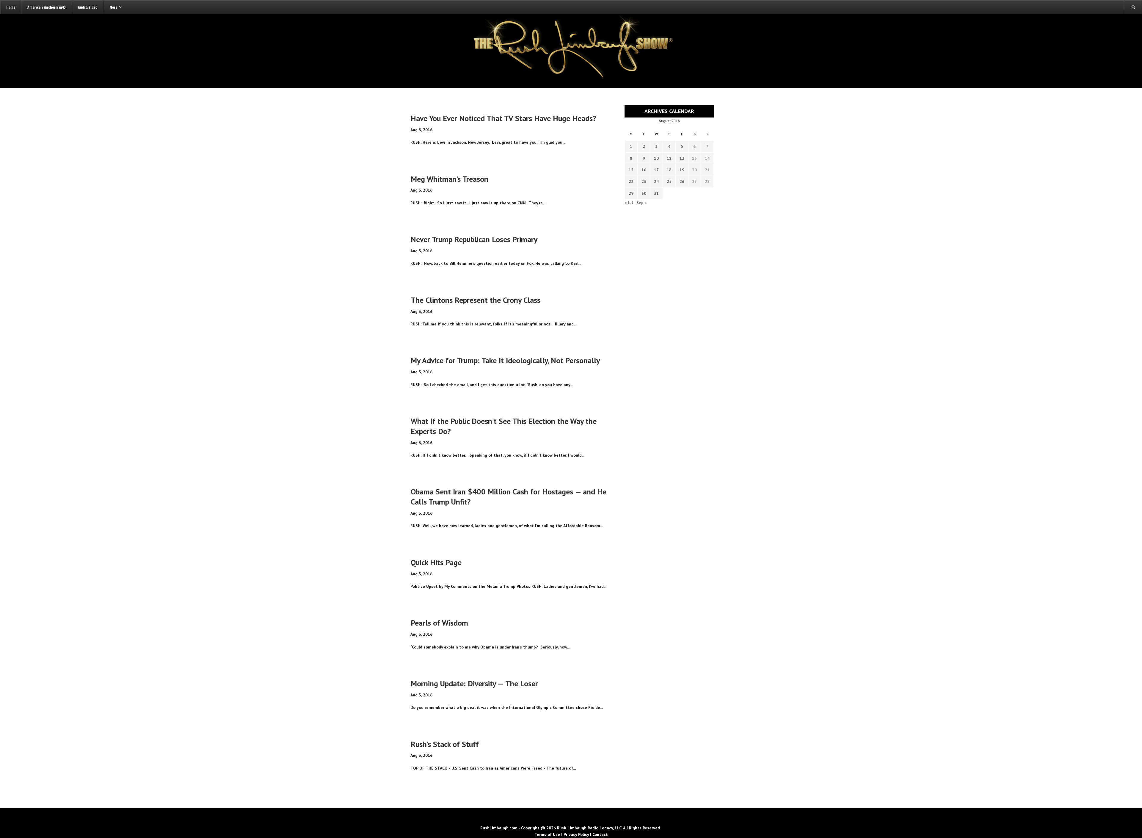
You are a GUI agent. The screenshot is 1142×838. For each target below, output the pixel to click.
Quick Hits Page (436, 562)
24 (656, 181)
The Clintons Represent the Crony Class (475, 300)
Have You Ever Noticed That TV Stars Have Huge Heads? (503, 118)
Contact (600, 834)
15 (631, 170)
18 (669, 170)
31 (656, 193)
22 (631, 181)
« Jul (629, 202)
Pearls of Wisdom (439, 623)
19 (682, 170)
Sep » (641, 202)
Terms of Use (547, 834)
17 (656, 170)
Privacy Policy (576, 834)
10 (656, 158)
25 (669, 181)
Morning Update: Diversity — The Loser (474, 683)
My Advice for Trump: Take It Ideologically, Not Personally (505, 360)
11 (669, 158)
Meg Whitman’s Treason (449, 179)
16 (643, 170)
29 (631, 193)
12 (682, 158)
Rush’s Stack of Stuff (445, 744)
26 (682, 181)
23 (643, 181)
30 (643, 193)
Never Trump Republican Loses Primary (474, 239)
